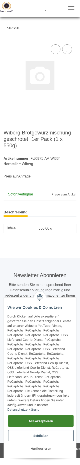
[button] (28, 8)
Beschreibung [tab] (16, 212)
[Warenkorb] (53, 8)
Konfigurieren (40, 448)
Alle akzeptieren (41, 421)
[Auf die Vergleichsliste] (55, 49)
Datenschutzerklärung (23, 409)
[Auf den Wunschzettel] (67, 49)
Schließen (40, 435)
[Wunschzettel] (45, 8)
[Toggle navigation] (71, 8)
